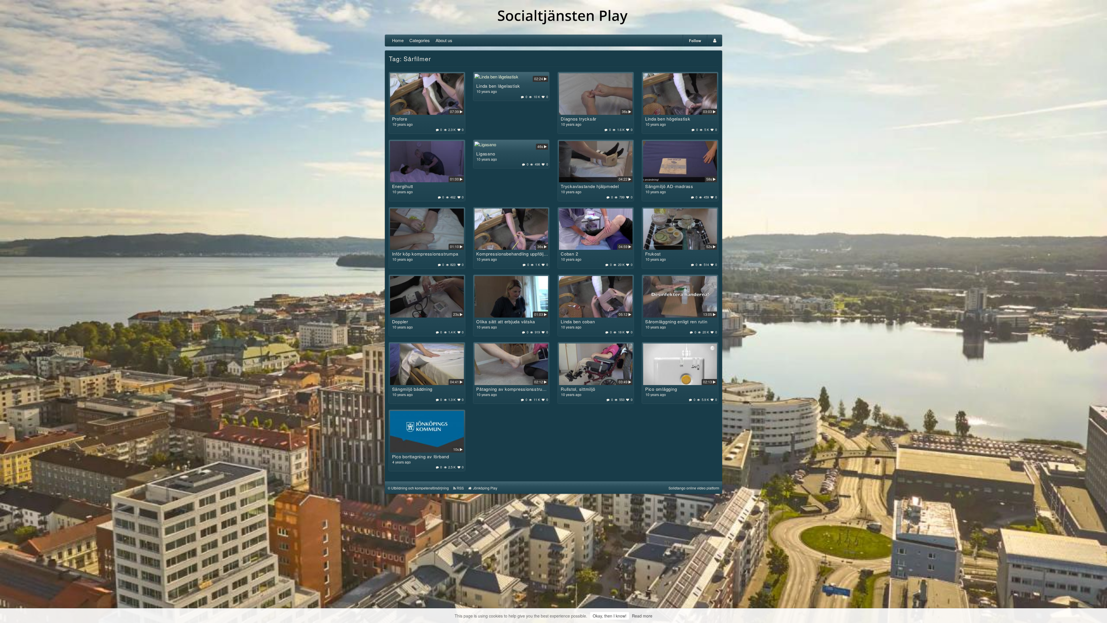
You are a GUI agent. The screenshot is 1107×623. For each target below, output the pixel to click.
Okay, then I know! (609, 616)
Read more (642, 616)
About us (444, 40)
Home (398, 40)
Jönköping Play (484, 487)
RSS (460, 487)
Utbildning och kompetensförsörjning (420, 487)
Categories (419, 40)
